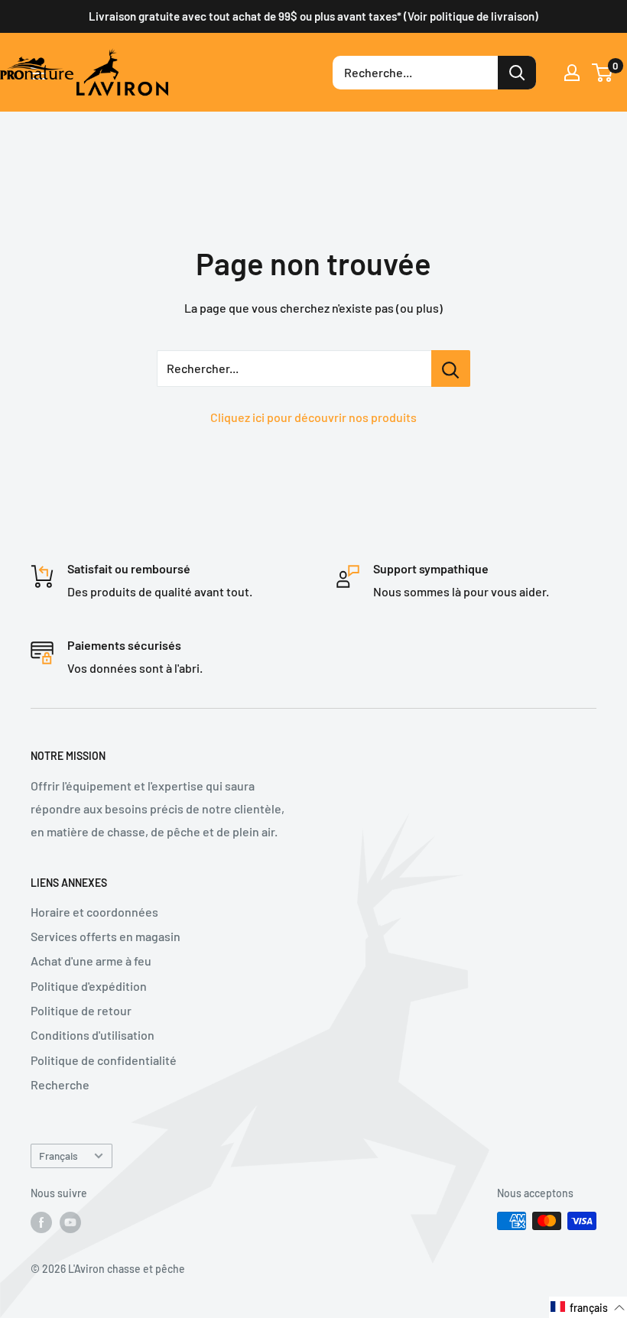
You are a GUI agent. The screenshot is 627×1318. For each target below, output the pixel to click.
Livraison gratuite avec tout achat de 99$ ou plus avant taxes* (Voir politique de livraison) (313, 16)
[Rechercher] (517, 72)
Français (58, 1155)
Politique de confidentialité (104, 1060)
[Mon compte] (572, 72)
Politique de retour (81, 1010)
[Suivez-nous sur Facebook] (41, 1222)
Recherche (60, 1084)
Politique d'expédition (89, 986)
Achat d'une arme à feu (91, 960)
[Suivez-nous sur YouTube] (70, 1222)
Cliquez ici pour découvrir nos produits (313, 417)
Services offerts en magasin (105, 936)
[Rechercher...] (450, 368)
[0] (602, 72)
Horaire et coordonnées (94, 911)
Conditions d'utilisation (92, 1034)
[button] (588, 1307)
